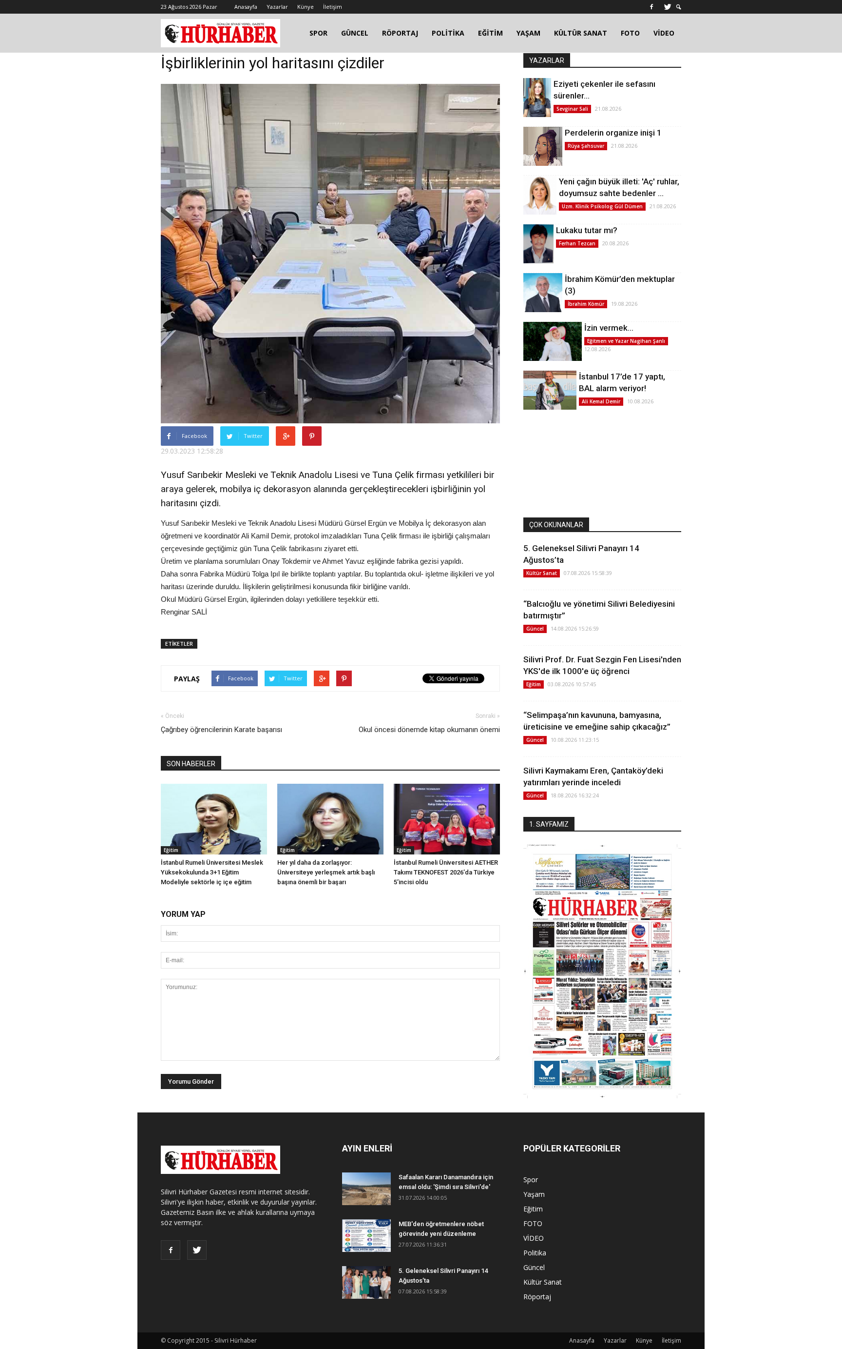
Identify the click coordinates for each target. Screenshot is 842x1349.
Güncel (535, 628)
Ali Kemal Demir (601, 401)
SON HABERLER (191, 764)
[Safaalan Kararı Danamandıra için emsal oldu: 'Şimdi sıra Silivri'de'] (366, 1188)
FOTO (630, 33)
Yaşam (534, 1194)
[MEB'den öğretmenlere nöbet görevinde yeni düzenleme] (366, 1235)
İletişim (332, 6)
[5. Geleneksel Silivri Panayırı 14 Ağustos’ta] (366, 1282)
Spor (530, 1179)
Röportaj (537, 1296)
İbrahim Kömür (586, 303)
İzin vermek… (608, 328)
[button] (678, 7)
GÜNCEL (354, 33)
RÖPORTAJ (400, 33)
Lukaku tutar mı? (586, 230)
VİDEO (663, 33)
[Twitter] (667, 7)
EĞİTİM (490, 33)
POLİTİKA (448, 33)
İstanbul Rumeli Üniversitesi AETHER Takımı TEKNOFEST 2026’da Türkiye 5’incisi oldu (446, 872)
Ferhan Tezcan (577, 243)
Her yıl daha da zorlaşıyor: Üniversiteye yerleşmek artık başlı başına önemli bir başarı (326, 872)
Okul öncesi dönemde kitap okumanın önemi (429, 729)
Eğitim (171, 850)
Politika (534, 1252)
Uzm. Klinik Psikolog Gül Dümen (602, 206)
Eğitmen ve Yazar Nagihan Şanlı (626, 340)
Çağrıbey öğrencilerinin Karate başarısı (221, 729)
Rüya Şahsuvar (586, 145)
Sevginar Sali (572, 108)
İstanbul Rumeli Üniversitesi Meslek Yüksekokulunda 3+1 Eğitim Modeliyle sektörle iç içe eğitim (212, 872)
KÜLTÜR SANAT (580, 33)
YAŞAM (528, 33)
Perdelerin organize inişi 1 (613, 133)
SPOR (318, 33)
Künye (305, 6)
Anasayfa (245, 6)
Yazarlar (277, 6)
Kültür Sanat (541, 573)
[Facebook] (651, 7)
